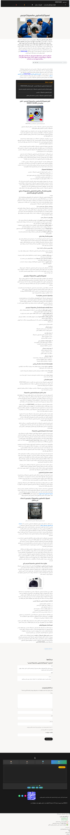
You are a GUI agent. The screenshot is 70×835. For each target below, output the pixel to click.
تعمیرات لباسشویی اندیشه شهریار (46, 494)
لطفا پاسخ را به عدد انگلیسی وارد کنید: (47, 729)
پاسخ (52, 672)
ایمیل (52, 715)
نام (52, 710)
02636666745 (64, 818)
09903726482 (64, 820)
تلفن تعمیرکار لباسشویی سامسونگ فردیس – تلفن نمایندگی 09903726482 (36, 86)
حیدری (50, 676)
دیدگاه (51, 693)
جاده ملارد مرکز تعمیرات (48, 648)
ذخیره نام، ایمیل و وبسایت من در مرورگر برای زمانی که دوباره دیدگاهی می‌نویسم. (39, 727)
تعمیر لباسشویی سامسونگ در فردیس (44, 92)
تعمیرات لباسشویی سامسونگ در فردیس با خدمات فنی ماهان (39, 95)
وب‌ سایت (51, 721)
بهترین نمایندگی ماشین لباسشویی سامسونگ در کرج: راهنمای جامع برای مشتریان (35, 89)
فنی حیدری (64, 2)
